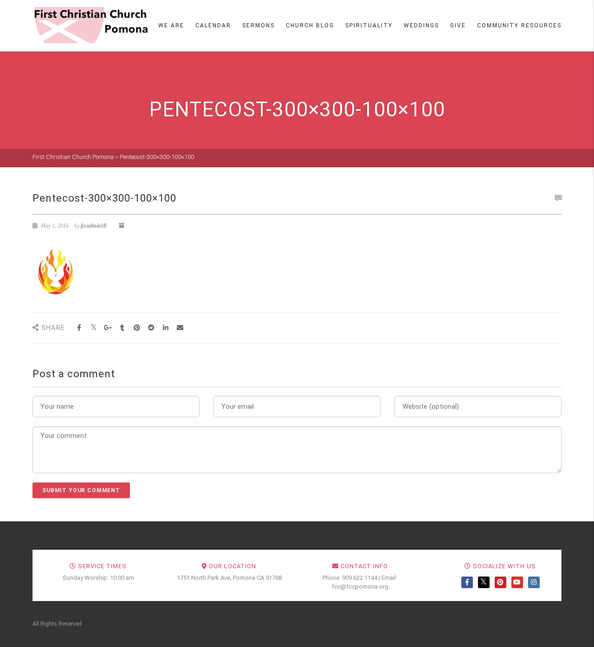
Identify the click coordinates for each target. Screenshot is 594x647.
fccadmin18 (93, 225)
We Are (171, 25)
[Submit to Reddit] (151, 328)
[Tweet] (93, 328)
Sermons (258, 25)
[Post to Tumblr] (122, 328)
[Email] (180, 328)
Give (458, 25)
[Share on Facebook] (79, 328)
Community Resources (519, 25)
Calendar (213, 25)
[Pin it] (136, 328)
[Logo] (90, 25)
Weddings (421, 25)
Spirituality (369, 25)
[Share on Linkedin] (165, 328)
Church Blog (310, 25)
